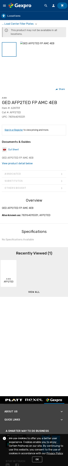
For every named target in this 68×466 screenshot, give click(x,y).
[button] (9, 49)
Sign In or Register (14, 130)
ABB (4, 98)
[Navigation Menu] (4, 5)
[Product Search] (46, 5)
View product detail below (17, 163)
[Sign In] (53, 5)
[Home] (19, 5)
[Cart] (62, 6)
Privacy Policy (54, 453)
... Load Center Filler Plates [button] (18, 23)
